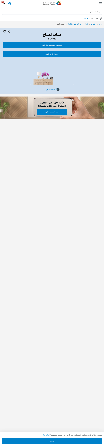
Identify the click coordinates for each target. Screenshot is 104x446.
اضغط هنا (46, 435)
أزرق (86, 24)
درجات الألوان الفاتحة (74, 24)
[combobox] (52, 12)
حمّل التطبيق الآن (52, 112)
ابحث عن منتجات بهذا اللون (52, 45)
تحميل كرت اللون (52, 54)
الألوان (93, 24)
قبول (52, 441)
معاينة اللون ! (50, 89)
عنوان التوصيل (90, 18)
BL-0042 (52, 38)
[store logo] (52, 3)
